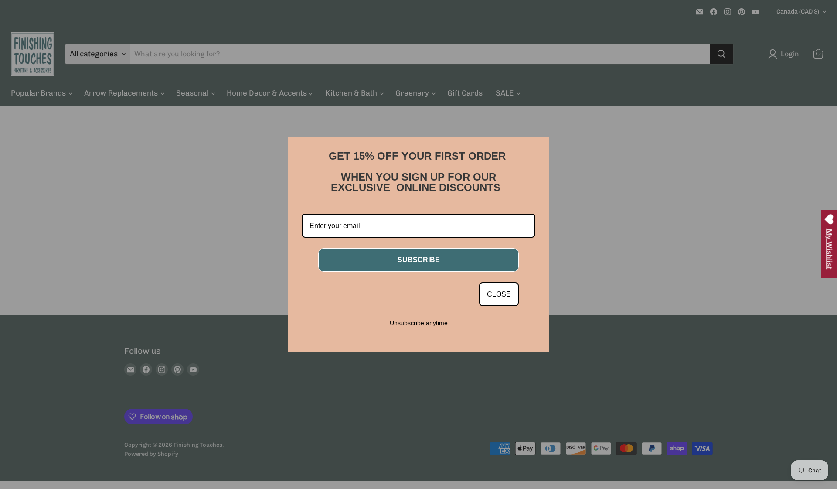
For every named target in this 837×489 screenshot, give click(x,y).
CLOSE (499, 294)
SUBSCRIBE (419, 259)
